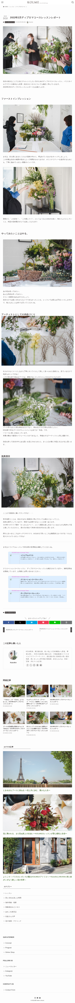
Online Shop (9, 952)
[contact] (40, 998)
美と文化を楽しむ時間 (13, 898)
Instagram (9, 971)
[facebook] (27, 665)
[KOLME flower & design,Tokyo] (37, 2)
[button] (8, 622)
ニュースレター (11, 966)
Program (8, 948)
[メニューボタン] (2, 2)
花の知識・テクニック (13, 921)
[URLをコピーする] (66, 622)
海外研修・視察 (11, 902)
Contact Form (10, 990)
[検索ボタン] (72, 2)
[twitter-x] (31, 665)
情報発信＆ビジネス (12, 907)
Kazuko (13, 663)
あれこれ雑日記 (11, 912)
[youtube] (41, 665)
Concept (8, 943)
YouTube (8, 976)
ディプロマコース (9, 22)
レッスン (8, 893)
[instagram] (34, 665)
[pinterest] (37, 665)
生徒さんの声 (10, 916)
